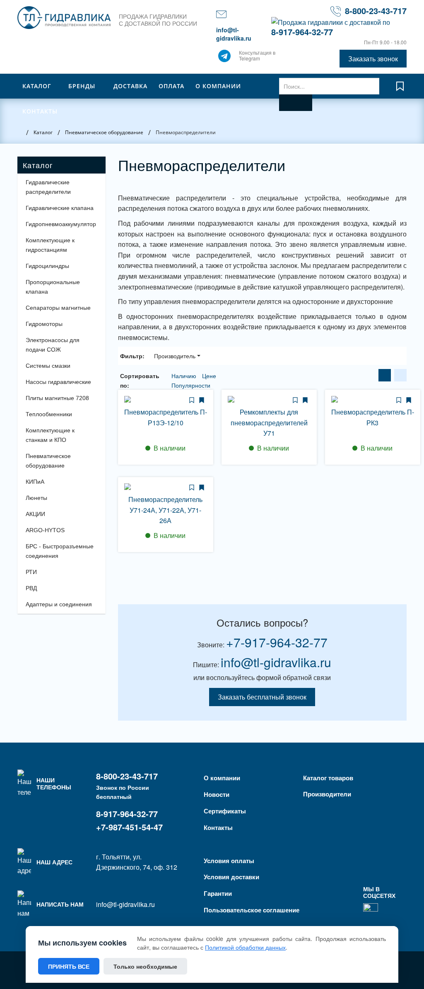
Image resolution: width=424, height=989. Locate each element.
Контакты (40, 111)
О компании (218, 86)
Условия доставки (231, 876)
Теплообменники (49, 414)
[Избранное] (400, 90)
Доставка (130, 86)
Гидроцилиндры (47, 266)
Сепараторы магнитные (58, 307)
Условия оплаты (229, 860)
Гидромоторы (44, 324)
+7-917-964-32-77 (277, 642)
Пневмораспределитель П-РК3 (372, 417)
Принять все (68, 966)
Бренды (81, 86)
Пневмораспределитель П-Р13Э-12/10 (165, 417)
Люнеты (36, 497)
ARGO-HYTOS (45, 530)
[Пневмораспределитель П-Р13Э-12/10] (165, 399)
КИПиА (35, 481)
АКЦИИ (35, 514)
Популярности (190, 385)
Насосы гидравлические (58, 382)
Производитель (174, 356)
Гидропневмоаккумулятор (61, 224)
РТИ (31, 572)
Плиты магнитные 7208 (57, 398)
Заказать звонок (373, 58)
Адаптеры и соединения (59, 604)
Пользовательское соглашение (251, 909)
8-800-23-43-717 (376, 11)
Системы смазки (48, 365)
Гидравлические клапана (60, 208)
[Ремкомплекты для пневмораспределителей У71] (269, 399)
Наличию (184, 375)
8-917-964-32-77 (302, 32)
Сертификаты (225, 810)
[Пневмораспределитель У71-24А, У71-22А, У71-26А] (165, 486)
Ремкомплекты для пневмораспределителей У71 (269, 422)
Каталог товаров (328, 777)
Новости (216, 794)
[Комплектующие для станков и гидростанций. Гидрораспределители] (64, 17)
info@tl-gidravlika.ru (233, 34)
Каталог (36, 86)
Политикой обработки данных (245, 947)
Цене (209, 375)
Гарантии (218, 893)
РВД (31, 588)
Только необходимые (145, 966)
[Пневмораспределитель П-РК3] (372, 399)
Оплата (171, 86)
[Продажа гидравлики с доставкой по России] (224, 58)
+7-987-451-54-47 (129, 827)
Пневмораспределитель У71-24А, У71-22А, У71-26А (165, 509)
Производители (327, 793)
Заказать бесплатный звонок (262, 697)
